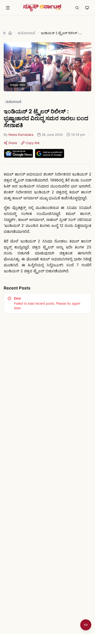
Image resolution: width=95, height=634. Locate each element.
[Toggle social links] (85, 624)
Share (12, 143)
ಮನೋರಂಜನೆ (26, 33)
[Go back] (4, 33)
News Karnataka (21, 134)
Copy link (33, 143)
